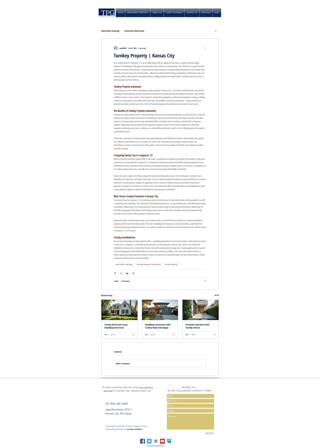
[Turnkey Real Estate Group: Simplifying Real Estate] (119, 310)
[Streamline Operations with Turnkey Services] (200, 310)
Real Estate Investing (110, 30)
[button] (215, 31)
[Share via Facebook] (115, 273)
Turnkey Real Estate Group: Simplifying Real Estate (116, 326)
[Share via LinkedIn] (127, 273)
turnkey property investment (149, 264)
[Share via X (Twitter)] (121, 273)
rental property (171, 264)
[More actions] (204, 48)
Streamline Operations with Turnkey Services (197, 326)
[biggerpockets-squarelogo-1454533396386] (169, 441)
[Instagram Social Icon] (155, 441)
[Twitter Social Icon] (149, 441)
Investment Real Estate (134, 30)
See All (216, 295)
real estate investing (123, 264)
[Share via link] (133, 273)
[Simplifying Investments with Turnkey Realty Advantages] (160, 310)
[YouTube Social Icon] (162, 441)
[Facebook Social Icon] (142, 441)
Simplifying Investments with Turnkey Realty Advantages (157, 326)
